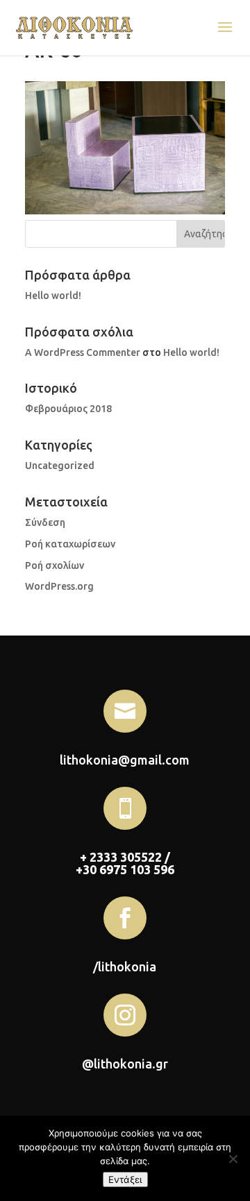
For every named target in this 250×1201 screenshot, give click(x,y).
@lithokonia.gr (125, 1064)
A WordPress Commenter (82, 352)
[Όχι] (233, 1159)
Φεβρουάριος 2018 (68, 408)
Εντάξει (125, 1179)
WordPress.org (59, 586)
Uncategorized (59, 465)
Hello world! (53, 295)
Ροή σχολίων (54, 565)
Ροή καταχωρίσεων (70, 544)
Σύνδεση (45, 522)
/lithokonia (124, 966)
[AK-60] (125, 210)
